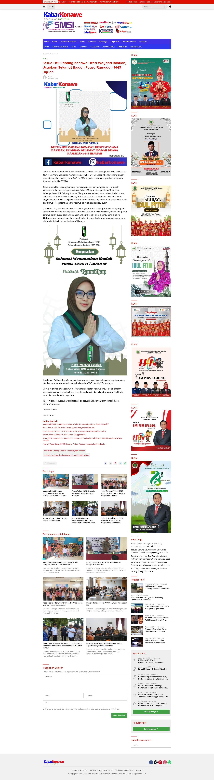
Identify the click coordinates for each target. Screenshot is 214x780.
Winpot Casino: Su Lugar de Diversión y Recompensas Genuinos (147, 598)
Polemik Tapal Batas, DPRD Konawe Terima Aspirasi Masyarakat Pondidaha (74, 444)
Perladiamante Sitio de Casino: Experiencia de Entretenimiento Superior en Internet (117, 2)
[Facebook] (151, 762)
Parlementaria (109, 47)
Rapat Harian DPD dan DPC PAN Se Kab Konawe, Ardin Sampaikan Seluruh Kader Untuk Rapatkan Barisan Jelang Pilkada (152, 704)
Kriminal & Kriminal (68, 41)
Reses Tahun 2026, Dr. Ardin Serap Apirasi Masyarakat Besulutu (69, 428)
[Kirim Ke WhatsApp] (125, 463)
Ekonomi (83, 47)
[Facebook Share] (105, 463)
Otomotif (92, 41)
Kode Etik (84, 770)
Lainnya (142, 41)
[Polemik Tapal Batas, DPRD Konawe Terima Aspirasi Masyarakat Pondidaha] (114, 508)
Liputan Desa (136, 47)
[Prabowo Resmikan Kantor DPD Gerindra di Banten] (137, 630)
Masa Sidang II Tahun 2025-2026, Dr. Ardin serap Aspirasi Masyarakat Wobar (74, 431)
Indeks (51, 6)
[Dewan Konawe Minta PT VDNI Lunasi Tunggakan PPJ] (56, 508)
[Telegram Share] (120, 463)
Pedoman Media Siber (125, 770)
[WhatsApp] (169, 762)
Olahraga (103, 41)
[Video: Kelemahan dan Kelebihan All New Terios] (137, 642)
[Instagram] (165, 762)
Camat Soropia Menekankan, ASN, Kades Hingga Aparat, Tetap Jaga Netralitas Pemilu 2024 (152, 678)
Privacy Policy (96, 770)
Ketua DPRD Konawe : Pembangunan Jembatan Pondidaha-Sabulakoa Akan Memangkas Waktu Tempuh (82, 439)
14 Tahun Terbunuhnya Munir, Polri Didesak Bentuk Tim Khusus (157, 619)
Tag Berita (115, 41)
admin (50, 76)
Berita (54, 41)
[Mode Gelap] (170, 6)
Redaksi (139, 770)
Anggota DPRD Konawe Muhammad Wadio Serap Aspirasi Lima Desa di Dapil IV (76, 424)
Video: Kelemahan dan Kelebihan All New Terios (155, 641)
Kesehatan (95, 47)
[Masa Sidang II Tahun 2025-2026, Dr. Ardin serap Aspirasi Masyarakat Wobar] (114, 481)
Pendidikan (122, 47)
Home (46, 41)
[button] (165, 6)
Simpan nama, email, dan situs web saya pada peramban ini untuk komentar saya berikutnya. (82, 709)
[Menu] (44, 6)
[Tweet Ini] (110, 463)
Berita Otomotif (129, 41)
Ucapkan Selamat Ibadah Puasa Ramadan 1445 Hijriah (66, 455)
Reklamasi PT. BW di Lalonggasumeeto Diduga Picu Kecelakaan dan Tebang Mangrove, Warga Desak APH (157, 587)
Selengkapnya (150, 712)
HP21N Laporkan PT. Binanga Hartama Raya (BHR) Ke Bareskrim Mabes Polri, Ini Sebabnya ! (152, 686)
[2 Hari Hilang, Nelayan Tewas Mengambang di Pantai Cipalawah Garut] (137, 608)
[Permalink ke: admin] (45, 77)
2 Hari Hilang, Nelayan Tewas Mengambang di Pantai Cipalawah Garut (157, 607)
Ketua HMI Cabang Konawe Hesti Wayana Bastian (64, 451)
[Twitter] (156, 762)
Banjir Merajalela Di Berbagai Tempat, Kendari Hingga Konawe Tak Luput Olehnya (153, 695)
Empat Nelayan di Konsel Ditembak (153, 669)
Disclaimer (108, 770)
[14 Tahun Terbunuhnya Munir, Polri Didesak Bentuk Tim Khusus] (137, 619)
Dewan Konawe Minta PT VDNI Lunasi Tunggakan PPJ (64, 435)
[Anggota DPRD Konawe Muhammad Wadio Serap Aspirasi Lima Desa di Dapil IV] (56, 481)
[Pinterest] (160, 762)
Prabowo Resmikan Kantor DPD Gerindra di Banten (156, 630)
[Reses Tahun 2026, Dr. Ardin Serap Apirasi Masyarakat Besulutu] (85, 481)
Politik (82, 41)
